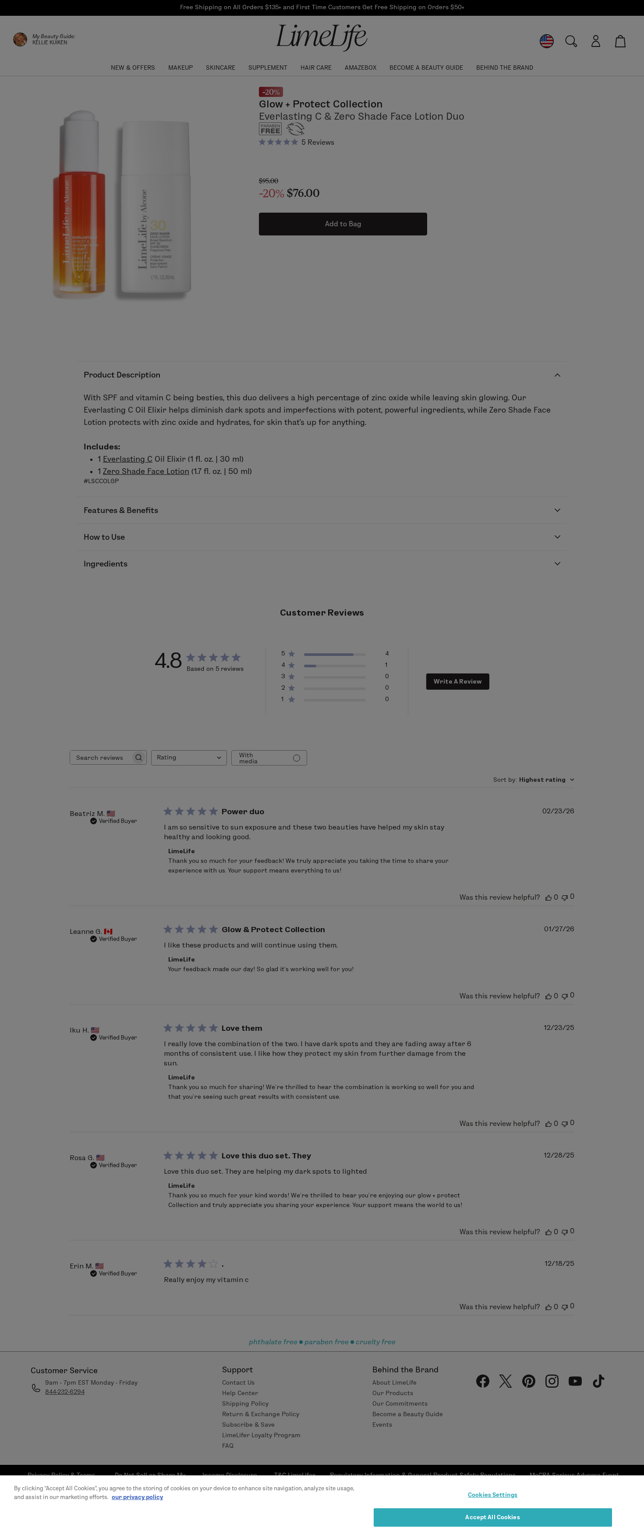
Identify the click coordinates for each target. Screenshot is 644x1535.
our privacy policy (137, 1496)
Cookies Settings (492, 1495)
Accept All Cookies (492, 1517)
